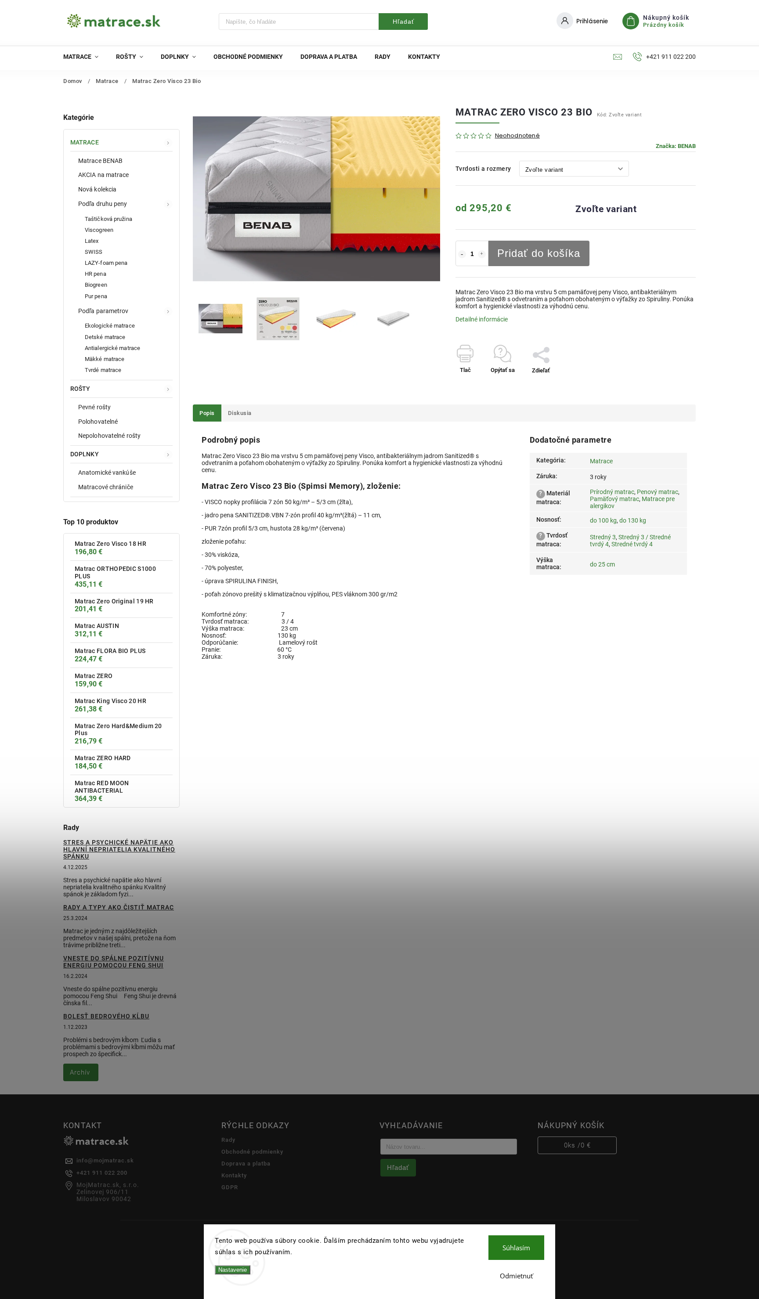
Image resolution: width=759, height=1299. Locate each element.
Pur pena (96, 296)
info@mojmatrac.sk (105, 1160)
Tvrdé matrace (103, 370)
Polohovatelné (98, 421)
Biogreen (96, 284)
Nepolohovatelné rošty (109, 435)
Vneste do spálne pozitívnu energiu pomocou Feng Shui (113, 962)
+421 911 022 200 (101, 1172)
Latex (92, 241)
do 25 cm (602, 564)
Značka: (676, 146)
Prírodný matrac (612, 491)
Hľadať (403, 21)
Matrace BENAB (100, 160)
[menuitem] (85, 57)
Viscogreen (99, 230)
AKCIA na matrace (103, 174)
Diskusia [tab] (240, 413)
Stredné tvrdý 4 (632, 544)
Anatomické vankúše (107, 472)
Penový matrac (657, 491)
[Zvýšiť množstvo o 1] (482, 254)
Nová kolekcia (97, 189)
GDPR (229, 1187)
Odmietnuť (516, 1275)
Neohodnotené (517, 136)
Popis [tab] (207, 413)
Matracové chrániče (105, 487)
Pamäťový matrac (614, 498)
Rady (228, 1140)
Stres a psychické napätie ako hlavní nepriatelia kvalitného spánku (119, 849)
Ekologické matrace (110, 325)
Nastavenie (232, 1270)
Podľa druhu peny (102, 203)
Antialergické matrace (112, 348)
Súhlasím (516, 1247)
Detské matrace (105, 337)
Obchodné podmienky (252, 1151)
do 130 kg (632, 520)
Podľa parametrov (103, 310)
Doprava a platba (246, 1163)
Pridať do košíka (538, 253)
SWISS (94, 252)
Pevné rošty (94, 407)
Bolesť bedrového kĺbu (106, 1016)
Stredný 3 (603, 537)
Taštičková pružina (108, 219)
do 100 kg (603, 520)
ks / (577, 1145)
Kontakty (234, 1175)
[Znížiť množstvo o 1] (462, 254)
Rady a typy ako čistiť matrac (118, 907)
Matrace (84, 142)
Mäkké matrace (104, 359)
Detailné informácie (481, 319)
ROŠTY (80, 388)
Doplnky (84, 454)
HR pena (95, 274)
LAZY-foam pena (106, 263)
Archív (80, 1072)
